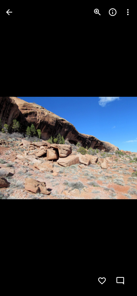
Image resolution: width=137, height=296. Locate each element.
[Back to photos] (9, 12)
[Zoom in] (97, 12)
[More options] (127, 12)
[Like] (102, 280)
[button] (21, 148)
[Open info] (112, 12)
